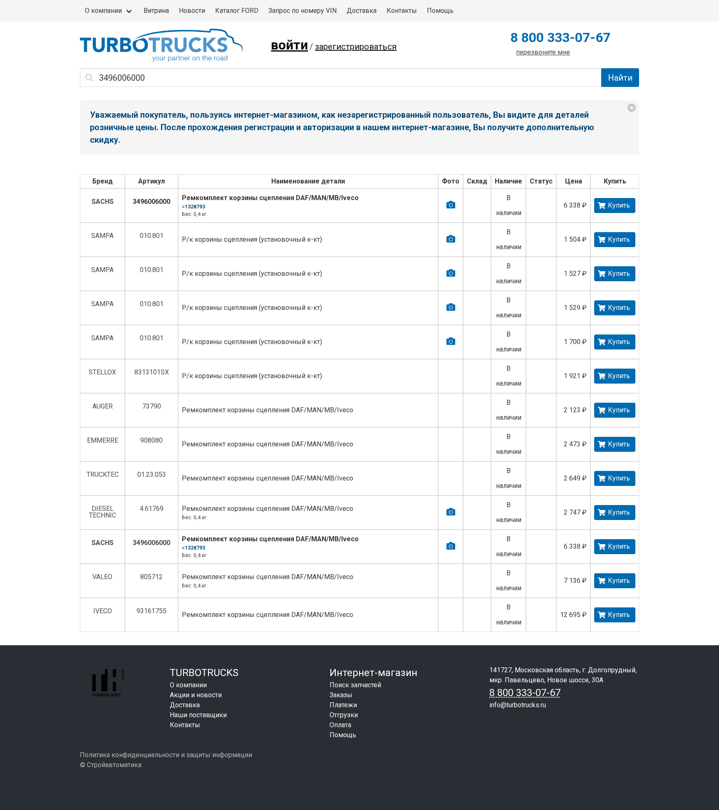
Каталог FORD (236, 11)
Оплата (340, 725)
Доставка (362, 11)
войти (289, 45)
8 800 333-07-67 (560, 37)
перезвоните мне (543, 52)
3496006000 (151, 202)
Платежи (343, 705)
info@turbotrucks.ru (517, 705)
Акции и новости (196, 695)
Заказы (341, 695)
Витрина (156, 11)
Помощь (440, 11)
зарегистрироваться (356, 47)
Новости (192, 11)
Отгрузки (344, 715)
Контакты (402, 11)
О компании (103, 11)
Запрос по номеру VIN (302, 11)
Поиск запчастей (355, 685)
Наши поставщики (198, 715)
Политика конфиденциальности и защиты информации (166, 755)
